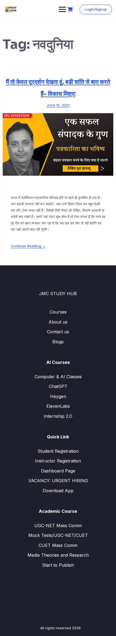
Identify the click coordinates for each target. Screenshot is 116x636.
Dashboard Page (58, 471)
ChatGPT (58, 386)
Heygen (58, 396)
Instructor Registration (58, 461)
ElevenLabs (58, 406)
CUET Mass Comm (58, 545)
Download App (58, 490)
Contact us (58, 331)
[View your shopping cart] (70, 9)
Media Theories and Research (58, 555)
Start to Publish (58, 565)
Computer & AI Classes (58, 376)
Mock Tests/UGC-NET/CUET (58, 535)
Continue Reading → (28, 246)
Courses (58, 312)
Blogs (58, 341)
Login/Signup (96, 9)
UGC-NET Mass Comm (58, 525)
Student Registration (58, 451)
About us (58, 322)
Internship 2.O (58, 416)
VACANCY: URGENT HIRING (58, 480)
